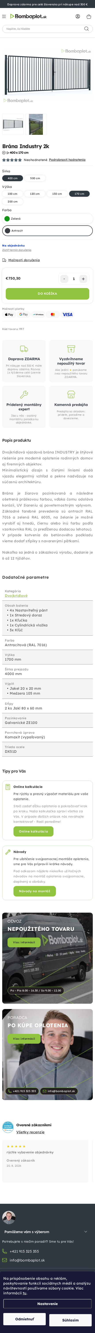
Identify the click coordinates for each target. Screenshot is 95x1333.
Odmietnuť (24, 1319)
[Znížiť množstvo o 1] (64, 279)
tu (25, 1293)
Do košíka (47, 294)
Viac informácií (24, 942)
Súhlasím (70, 1320)
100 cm (12, 193)
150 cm (57, 193)
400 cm (12, 178)
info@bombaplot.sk (61, 1091)
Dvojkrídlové (16, 595)
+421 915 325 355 (24, 1091)
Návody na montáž (34, 891)
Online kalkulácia (33, 831)
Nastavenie (47, 1303)
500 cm (35, 178)
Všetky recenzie (30, 1132)
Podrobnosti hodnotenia (67, 160)
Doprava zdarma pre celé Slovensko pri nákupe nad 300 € (47, 4)
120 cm (35, 193)
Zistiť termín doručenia (16, 250)
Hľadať (86, 29)
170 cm (79, 193)
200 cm (12, 201)
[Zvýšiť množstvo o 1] (83, 279)
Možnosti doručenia (24, 260)
